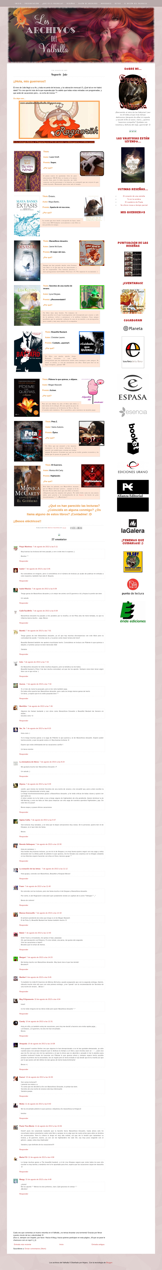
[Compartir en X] (76, 528)
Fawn (21, 886)
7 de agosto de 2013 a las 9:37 (43, 820)
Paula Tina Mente (26, 1126)
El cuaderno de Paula (134, 202)
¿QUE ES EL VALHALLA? (53, 3)
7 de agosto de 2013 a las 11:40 (38, 886)
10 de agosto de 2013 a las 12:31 (39, 1021)
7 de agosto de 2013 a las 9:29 (38, 784)
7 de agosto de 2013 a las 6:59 (45, 611)
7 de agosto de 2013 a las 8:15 (38, 728)
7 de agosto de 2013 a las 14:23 (40, 957)
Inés (21, 662)
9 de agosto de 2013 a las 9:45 (38, 977)
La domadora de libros (29, 762)
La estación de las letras (30, 869)
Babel (21, 933)
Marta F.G (23, 1157)
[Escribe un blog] (74, 528)
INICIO (18, 3)
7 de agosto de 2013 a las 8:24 (52, 762)
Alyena (22, 784)
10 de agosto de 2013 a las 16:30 (39, 1077)
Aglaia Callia (24, 820)
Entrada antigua (98, 1244)
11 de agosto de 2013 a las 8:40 (38, 1104)
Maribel (22, 977)
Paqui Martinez (25, 547)
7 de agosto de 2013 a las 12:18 (49, 913)
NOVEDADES (106, 3)
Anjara (81, 495)
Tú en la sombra (134, 199)
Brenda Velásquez (27, 844)
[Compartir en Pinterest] (81, 528)
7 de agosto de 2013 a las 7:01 (38, 631)
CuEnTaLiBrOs (25, 611)
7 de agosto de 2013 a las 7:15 (36, 662)
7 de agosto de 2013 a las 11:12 (55, 869)
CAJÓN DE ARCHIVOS (88, 3)
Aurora (22, 684)
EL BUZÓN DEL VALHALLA (135, 3)
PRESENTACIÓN (32, 3)
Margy (22, 1179)
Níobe (21, 1104)
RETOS (118, 3)
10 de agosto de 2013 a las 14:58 (41, 1044)
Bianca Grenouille (27, 913)
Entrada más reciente (22, 1244)
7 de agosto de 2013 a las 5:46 (37, 569)
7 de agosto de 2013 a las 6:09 (44, 589)
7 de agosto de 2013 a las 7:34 (38, 684)
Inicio (61, 1244)
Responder (23, 561)
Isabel (22, 569)
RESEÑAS (71, 3)
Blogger (109, 1263)
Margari (22, 957)
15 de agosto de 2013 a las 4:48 (38, 1179)
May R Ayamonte (26, 999)
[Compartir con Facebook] (78, 528)
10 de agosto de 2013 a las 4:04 (47, 999)
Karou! (22, 1077)
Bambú (22, 631)
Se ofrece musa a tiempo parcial (134, 205)
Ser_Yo (22, 728)
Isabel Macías (25, 589)
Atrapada (23, 1044)
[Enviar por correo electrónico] (71, 528)
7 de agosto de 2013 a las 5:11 (45, 547)
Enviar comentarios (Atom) (35, 1249)
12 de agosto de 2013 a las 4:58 (41, 1157)
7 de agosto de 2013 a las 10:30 (49, 844)
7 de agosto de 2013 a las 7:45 (40, 706)
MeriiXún (23, 706)
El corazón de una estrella (134, 196)
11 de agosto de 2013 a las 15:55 (48, 1126)
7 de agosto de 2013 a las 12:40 (38, 933)
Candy (22, 1021)
